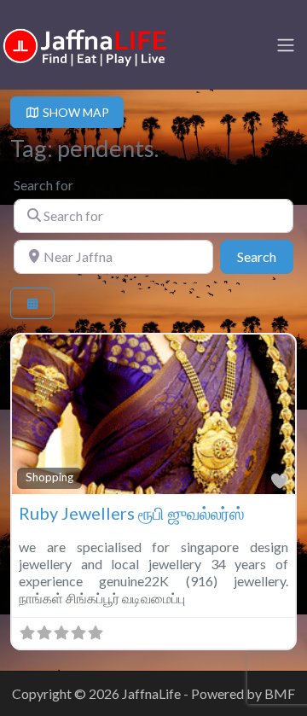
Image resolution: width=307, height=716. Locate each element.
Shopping (49, 477)
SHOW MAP (74, 112)
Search (265, 256)
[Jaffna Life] (85, 43)
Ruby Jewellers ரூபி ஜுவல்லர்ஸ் (132, 513)
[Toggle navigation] (285, 45)
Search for (43, 185)
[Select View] (32, 303)
